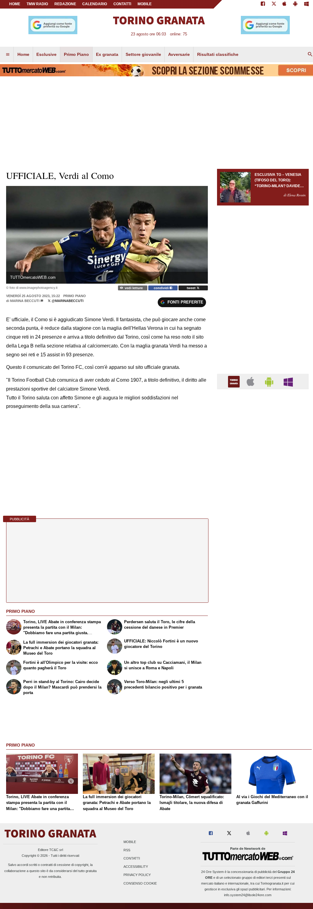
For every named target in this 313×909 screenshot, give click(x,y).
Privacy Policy (137, 875)
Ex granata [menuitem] (107, 54)
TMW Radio (37, 4)
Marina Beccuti (24, 301)
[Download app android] (295, 4)
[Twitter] (274, 4)
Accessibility (135, 867)
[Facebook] (263, 4)
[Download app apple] (285, 4)
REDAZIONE (65, 4)
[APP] (234, 381)
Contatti (131, 858)
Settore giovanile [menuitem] (143, 54)
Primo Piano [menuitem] (76, 54)
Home (14, 4)
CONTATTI (122, 4)
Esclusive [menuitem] (46, 54)
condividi (162, 288)
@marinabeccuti (67, 301)
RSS (126, 850)
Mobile (129, 842)
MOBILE (145, 4)
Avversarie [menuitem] (179, 54)
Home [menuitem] (23, 54)
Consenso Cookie (140, 883)
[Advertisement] (263, 631)
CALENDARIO (94, 4)
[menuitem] (7, 54)
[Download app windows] (306, 4)
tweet (192, 288)
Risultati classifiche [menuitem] (217, 54)
